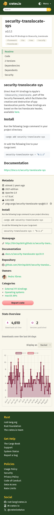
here (17, 112)
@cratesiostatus (14, 509)
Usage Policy (10, 469)
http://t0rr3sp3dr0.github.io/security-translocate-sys (28, 243)
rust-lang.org (10, 422)
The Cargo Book (12, 443)
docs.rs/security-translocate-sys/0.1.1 (24, 254)
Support (8, 447)
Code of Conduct (12, 480)
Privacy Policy (11, 476)
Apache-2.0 (11, 192)
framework (12, 40)
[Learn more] (51, 204)
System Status (11, 451)
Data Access (10, 484)
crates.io (15, 4)
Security (9, 75)
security (41, 40)
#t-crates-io (11, 505)
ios (22, 40)
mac (31, 40)
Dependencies (12, 65)
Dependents (11, 70)
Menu (46, 3)
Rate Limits (10, 488)
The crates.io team (13, 430)
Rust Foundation (12, 426)
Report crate (17, 302)
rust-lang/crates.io (15, 502)
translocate (12, 44)
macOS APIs (11, 295)
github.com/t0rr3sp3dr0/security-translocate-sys (28, 265)
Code (7, 56)
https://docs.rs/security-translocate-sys (25, 170)
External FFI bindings (16, 288)
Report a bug (11, 455)
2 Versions (10, 61)
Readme (9, 51)
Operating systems (14, 292)
